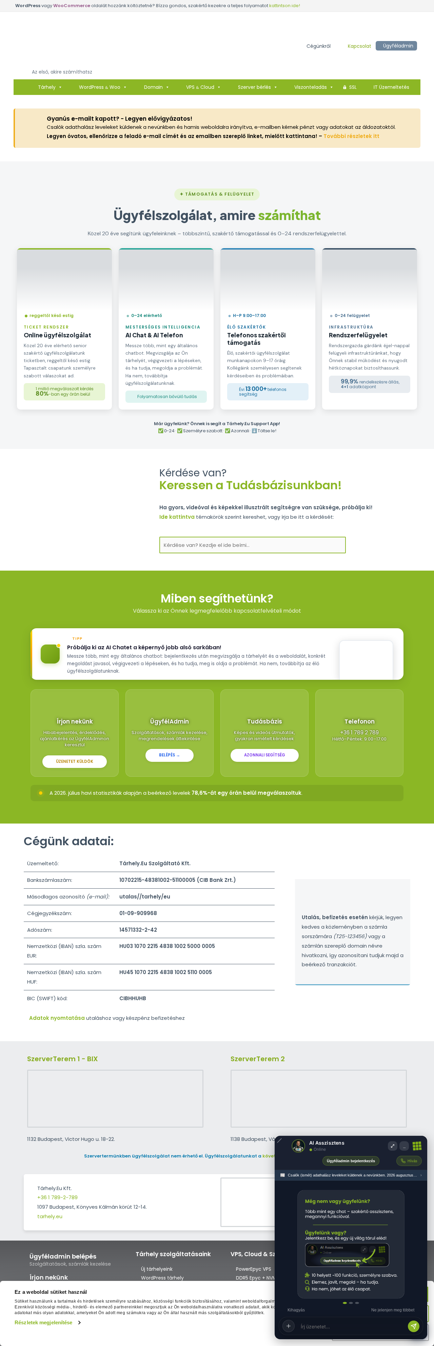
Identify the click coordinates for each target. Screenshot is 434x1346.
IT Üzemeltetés (391, 87)
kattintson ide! (284, 5)
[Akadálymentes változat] (232, 45)
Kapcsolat (359, 46)
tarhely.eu (49, 1216)
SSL (353, 87)
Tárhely (47, 87)
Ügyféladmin (398, 45)
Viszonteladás (310, 87)
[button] (318, 46)
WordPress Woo (99, 87)
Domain (153, 87)
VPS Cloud (200, 87)
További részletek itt (351, 136)
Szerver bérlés (254, 87)
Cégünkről (319, 46)
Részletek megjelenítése (43, 1322)
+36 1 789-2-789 (57, 1197)
